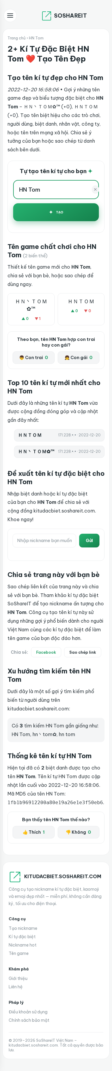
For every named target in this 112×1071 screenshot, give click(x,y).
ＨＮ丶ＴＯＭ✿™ (31, 305)
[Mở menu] (10, 15)
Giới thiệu (18, 978)
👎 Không (78, 832)
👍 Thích (34, 832)
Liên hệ (16, 987)
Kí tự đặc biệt (22, 936)
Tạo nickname (23, 928)
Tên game (19, 953)
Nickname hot (22, 945)
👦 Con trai (33, 357)
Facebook (46, 652)
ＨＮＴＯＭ (80, 301)
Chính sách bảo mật (29, 1020)
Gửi (89, 540)
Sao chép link (82, 652)
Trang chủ (16, 38)
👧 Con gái (79, 357)
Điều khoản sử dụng (28, 1012)
